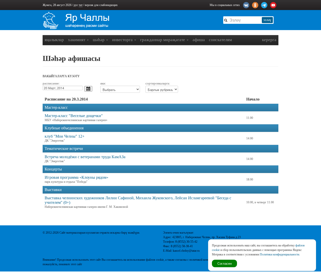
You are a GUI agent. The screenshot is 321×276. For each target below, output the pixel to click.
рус (76, 5)
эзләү (267, 20)
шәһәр (99, 39)
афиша (199, 39)
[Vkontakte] (246, 4)
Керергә (269, 39)
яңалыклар (54, 39)
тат (81, 5)
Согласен (224, 263)
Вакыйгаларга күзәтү (61, 76)
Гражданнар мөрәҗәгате (163, 39)
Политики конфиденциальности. (280, 254)
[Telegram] (264, 4)
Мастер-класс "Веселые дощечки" (74, 116)
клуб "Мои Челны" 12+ (65, 136)
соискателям (220, 39)
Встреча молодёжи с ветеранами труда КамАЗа (85, 157)
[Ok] (255, 4)
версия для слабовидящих (101, 5)
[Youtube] (273, 4)
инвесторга (123, 39)
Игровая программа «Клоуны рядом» (76, 177)
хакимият (77, 39)
